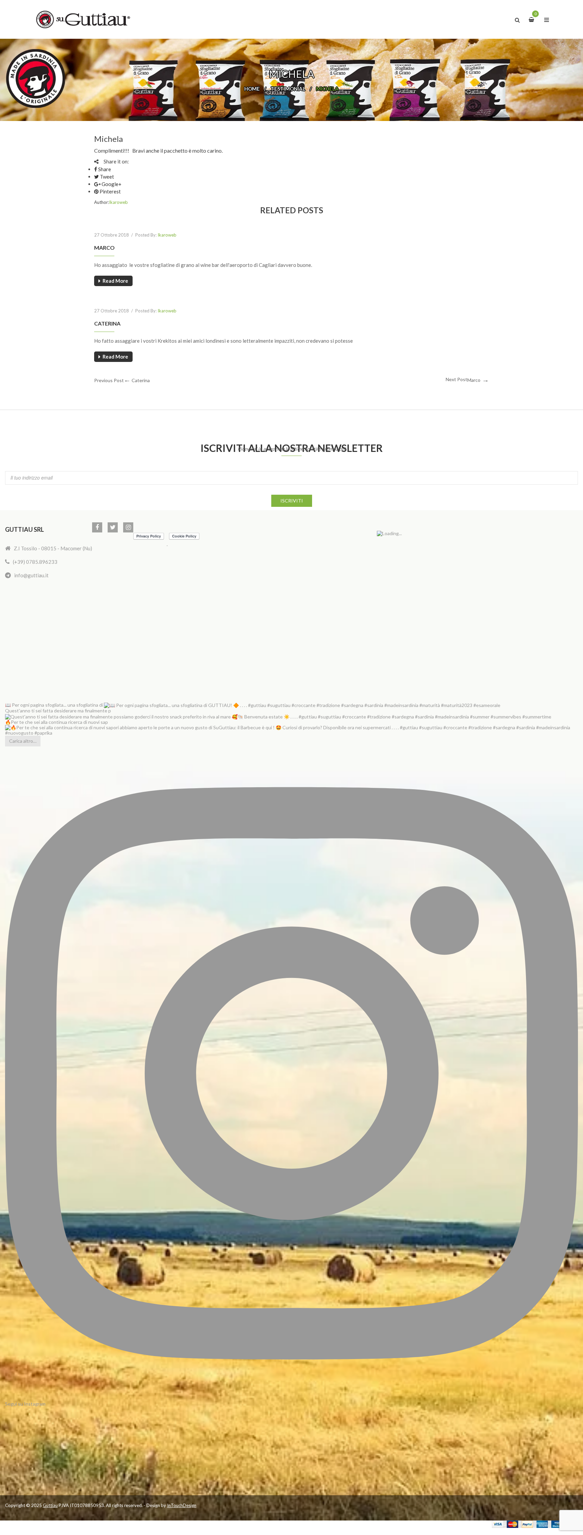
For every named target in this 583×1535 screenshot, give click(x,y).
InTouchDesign (181, 1505)
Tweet (106, 177)
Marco (104, 247)
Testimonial (288, 89)
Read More (115, 281)
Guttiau (50, 1505)
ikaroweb (118, 202)
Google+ (111, 184)
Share (104, 169)
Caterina (107, 323)
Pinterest (110, 191)
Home (252, 89)
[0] (532, 19)
